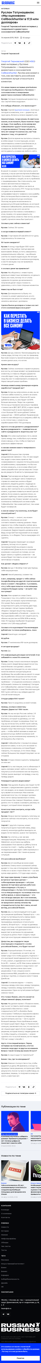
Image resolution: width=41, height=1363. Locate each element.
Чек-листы (5, 1246)
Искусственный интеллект (12, 1264)
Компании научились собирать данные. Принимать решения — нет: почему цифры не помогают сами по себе (14, 1140)
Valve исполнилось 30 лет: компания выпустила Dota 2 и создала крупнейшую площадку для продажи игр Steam (13, 1190)
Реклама (5, 1260)
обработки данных (31, 1349)
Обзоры (4, 1242)
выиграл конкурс (22, 110)
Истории (5, 1231)
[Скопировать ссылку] (29, 43)
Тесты (4, 1250)
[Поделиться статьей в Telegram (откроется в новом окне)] (15, 43)
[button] (38, 2)
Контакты (5, 1217)
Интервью (5, 8)
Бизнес (4, 1271)
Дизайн (4, 1283)
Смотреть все (7, 1292)
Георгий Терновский (12, 61)
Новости (5, 1227)
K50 (32, 61)
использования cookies (11, 1349)
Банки (3, 1267)
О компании (6, 1213)
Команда (5, 1210)
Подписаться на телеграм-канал (19, 1093)
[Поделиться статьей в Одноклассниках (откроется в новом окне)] (24, 43)
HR (2, 1287)
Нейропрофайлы (8, 1239)
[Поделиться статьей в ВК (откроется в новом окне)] (20, 43)
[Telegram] (3, 1314)
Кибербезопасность (10, 1279)
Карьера (5, 1275)
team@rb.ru (6, 1308)
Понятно (20, 1358)
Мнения (4, 1235)
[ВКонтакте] (8, 1314)
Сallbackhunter (9, 73)
